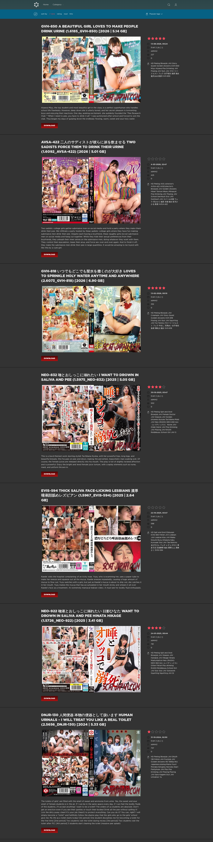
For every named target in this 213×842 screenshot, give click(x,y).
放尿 (173, 73)
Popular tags (155, 14)
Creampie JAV (157, 315)
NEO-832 (171, 422)
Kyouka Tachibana (166, 419)
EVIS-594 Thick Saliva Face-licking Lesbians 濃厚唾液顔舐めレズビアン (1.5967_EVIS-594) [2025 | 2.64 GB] (89, 495)
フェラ (161, 73)
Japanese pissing (158, 764)
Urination (155, 777)
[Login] (175, 4)
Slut (156, 671)
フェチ (162, 545)
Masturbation (156, 660)
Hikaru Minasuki (170, 191)
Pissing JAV (156, 71)
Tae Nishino (172, 542)
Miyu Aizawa (156, 68)
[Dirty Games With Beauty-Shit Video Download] (36, 4)
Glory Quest (169, 315)
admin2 (154, 51)
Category (57, 4)
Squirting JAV (166, 673)
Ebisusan (170, 532)
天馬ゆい (168, 325)
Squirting (155, 673)
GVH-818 (169, 318)
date (53, 14)
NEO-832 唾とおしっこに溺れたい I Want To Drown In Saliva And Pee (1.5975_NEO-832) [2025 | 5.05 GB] (90, 377)
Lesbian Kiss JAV (162, 537)
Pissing (166, 772)
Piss (166, 769)
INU (176, 762)
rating (59, 14)
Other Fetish (156, 665)
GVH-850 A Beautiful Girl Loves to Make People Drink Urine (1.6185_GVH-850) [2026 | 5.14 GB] (89, 29)
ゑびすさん (155, 545)
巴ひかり (156, 202)
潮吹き (157, 328)
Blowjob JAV (166, 63)
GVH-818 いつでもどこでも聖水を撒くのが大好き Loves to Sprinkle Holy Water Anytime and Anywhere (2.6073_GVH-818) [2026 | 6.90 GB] (90, 276)
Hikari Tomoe (156, 191)
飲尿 (160, 76)
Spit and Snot (166, 412)
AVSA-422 (155, 186)
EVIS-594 (155, 535)
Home (46, 4)
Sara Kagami (160, 774)
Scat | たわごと (157, 47)
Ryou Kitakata (164, 540)
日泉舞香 (160, 548)
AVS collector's (167, 184)
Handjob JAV (156, 658)
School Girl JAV (168, 432)
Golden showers (164, 66)
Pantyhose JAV (157, 769)
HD (152, 63)
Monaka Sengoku (158, 767)
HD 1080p (169, 762)
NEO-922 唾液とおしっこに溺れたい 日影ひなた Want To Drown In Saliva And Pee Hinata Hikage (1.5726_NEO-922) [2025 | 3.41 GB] (90, 616)
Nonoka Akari (172, 767)
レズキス (173, 545)
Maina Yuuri (171, 764)
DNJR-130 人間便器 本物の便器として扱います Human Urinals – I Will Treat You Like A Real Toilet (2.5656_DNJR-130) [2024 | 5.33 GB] (87, 720)
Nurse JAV (171, 425)
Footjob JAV (169, 759)
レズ (167, 545)
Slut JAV (165, 71)
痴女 (177, 73)
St (173, 673)
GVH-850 (175, 66)
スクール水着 (168, 199)
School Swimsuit (158, 196)
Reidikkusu (155, 432)
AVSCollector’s (166, 186)
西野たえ (171, 548)
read (66, 14)
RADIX (168, 430)
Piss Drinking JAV (170, 68)
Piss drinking (168, 665)
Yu (161, 777)
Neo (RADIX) (160, 422)
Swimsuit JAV (157, 199)
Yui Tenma (159, 323)
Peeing (157, 63)
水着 (166, 202)
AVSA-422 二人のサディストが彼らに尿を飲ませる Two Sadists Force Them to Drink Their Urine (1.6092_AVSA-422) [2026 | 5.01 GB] (88, 147)
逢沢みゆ (154, 76)
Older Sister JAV (158, 427)
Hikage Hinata (169, 658)
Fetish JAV (164, 535)
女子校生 (167, 73)
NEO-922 (155, 663)
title (71, 14)
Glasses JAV (160, 417)
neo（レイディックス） (168, 663)
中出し (161, 325)
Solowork (171, 671)
